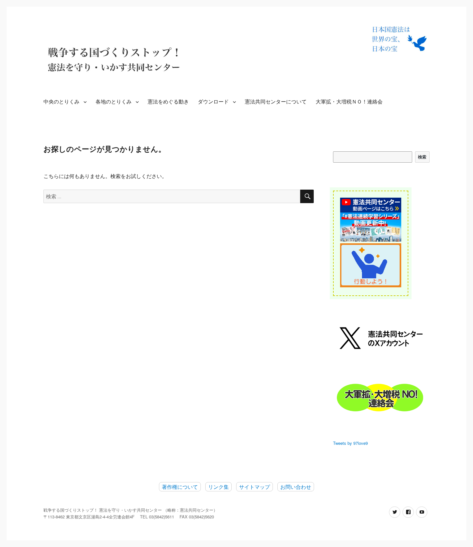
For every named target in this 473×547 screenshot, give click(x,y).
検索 (422, 156)
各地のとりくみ (114, 102)
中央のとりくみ (61, 102)
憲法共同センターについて (276, 102)
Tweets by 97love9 (350, 443)
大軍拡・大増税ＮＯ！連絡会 (349, 102)
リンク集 (218, 486)
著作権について (180, 486)
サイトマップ (254, 486)
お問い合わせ (295, 486)
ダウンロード (213, 102)
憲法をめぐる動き (168, 102)
